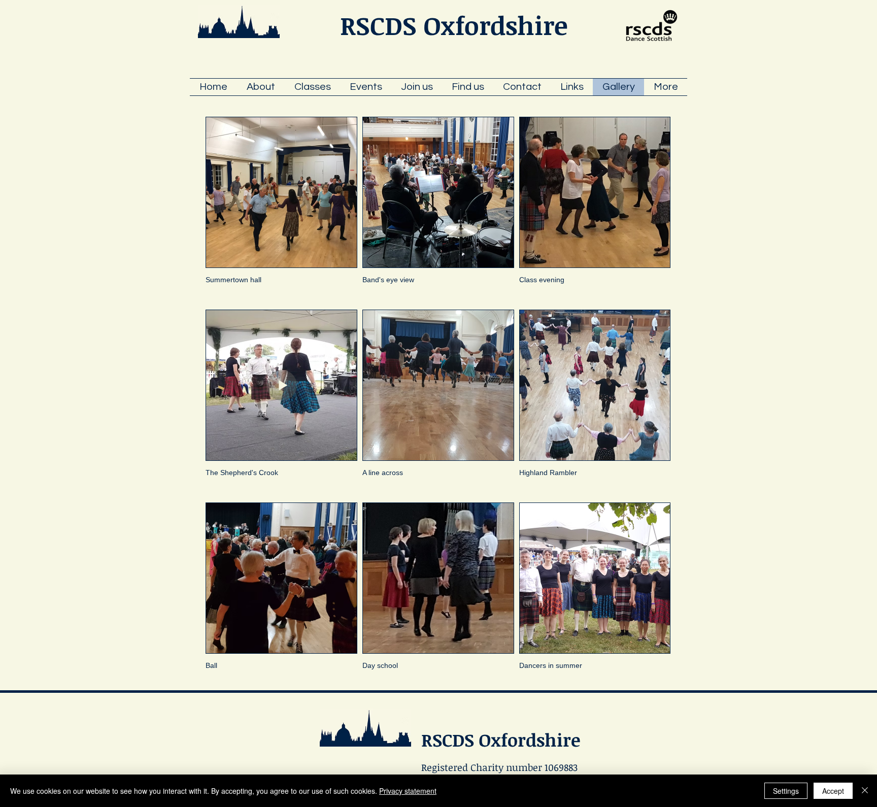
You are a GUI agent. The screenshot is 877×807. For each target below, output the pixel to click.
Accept (833, 791)
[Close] (865, 791)
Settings (786, 791)
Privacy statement (407, 791)
